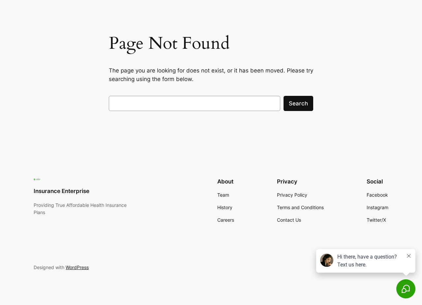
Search (298, 103)
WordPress (77, 267)
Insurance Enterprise (61, 191)
